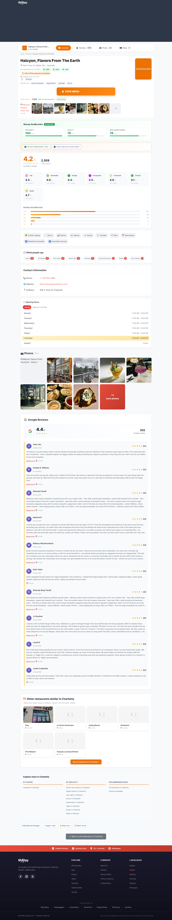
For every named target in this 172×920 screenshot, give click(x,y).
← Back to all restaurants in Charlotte (86, 836)
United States (76, 888)
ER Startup (116, 907)
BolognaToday (102, 907)
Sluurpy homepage (116, 791)
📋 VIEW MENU (70, 91)
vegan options (51, 83)
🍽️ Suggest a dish (49, 826)
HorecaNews (74, 907)
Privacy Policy (106, 874)
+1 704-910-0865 (47, 278)
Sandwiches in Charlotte (75, 802)
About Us (104, 866)
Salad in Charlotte (72, 813)
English (132, 870)
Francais (133, 879)
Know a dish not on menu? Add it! (68, 147)
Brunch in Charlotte (73, 799)
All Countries (76, 866)
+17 (116, 108)
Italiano (132, 866)
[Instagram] (26, 876)
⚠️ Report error (65, 826)
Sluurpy (74, 892)
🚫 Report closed (80, 826)
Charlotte (29, 54)
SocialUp (128, 907)
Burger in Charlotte (73, 810)
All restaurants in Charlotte (119, 787)
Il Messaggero (59, 907)
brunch (70, 83)
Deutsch (133, 883)
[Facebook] (20, 876)
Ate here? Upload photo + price (37, 147)
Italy (73, 870)
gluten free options (37, 83)
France (74, 874)
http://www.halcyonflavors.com (54, 284)
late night (61, 83)
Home (22, 54)
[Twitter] (32, 876)
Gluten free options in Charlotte (78, 787)
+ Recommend (61, 99)
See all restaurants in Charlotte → (86, 762)
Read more (30, 461)
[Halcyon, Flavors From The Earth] (25, 108)
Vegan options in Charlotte (76, 791)
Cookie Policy (106, 883)
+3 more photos (112, 397)
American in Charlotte (31, 787)
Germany (74, 883)
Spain (73, 879)
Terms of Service (107, 879)
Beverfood (88, 907)
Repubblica (45, 907)
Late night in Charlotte (74, 795)
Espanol (132, 874)
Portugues (133, 888)
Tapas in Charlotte (72, 806)
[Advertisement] (86, 23)
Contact (104, 870)
